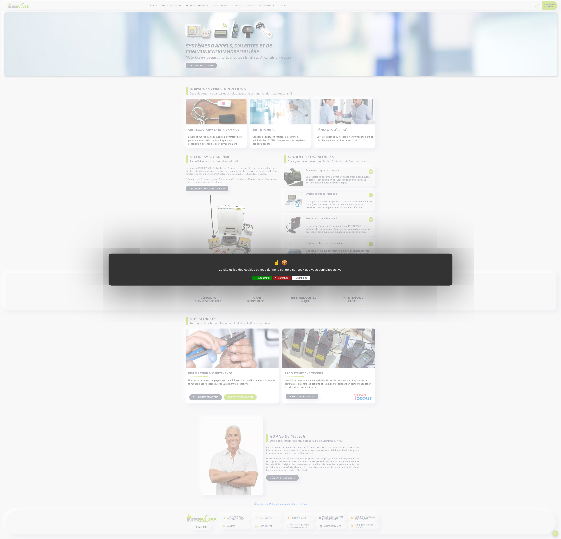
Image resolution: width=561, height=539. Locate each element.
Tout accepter (263, 278)
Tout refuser (283, 278)
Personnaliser (301, 278)
